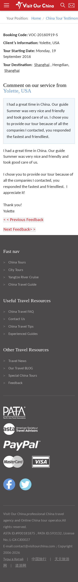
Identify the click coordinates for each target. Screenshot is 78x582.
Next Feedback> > (19, 230)
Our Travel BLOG (20, 368)
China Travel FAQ (21, 312)
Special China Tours (22, 376)
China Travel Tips (21, 326)
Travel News (17, 361)
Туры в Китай (13, 559)
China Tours (17, 262)
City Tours (15, 270)
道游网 (20, 566)
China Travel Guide (22, 284)
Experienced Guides (23, 334)
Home (36, 19)
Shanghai (41, 65)
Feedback (15, 383)
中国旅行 (39, 559)
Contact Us (16, 319)
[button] (39, 5)
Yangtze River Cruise (23, 277)
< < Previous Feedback (23, 220)
